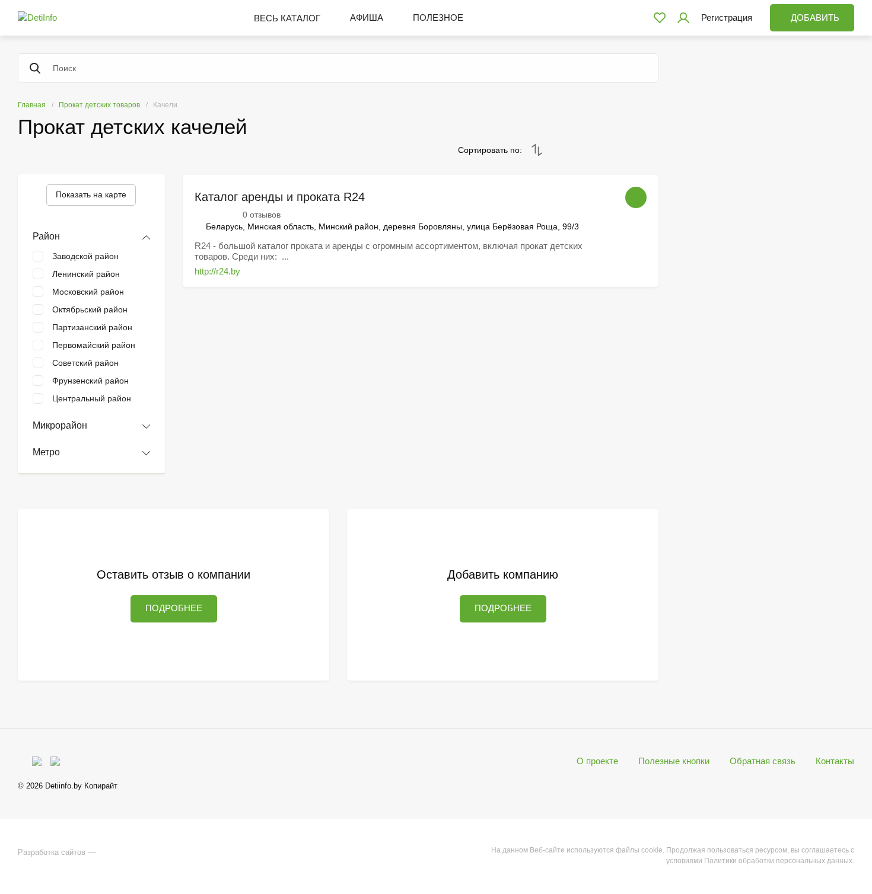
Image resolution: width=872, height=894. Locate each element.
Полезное (438, 17)
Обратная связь (762, 761)
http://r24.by (217, 271)
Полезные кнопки (673, 761)
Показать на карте (91, 194)
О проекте (597, 761)
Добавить (815, 17)
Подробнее (173, 608)
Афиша (366, 17)
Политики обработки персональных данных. (779, 861)
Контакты (835, 761)
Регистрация (726, 17)
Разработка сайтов (51, 852)
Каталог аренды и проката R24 (280, 196)
